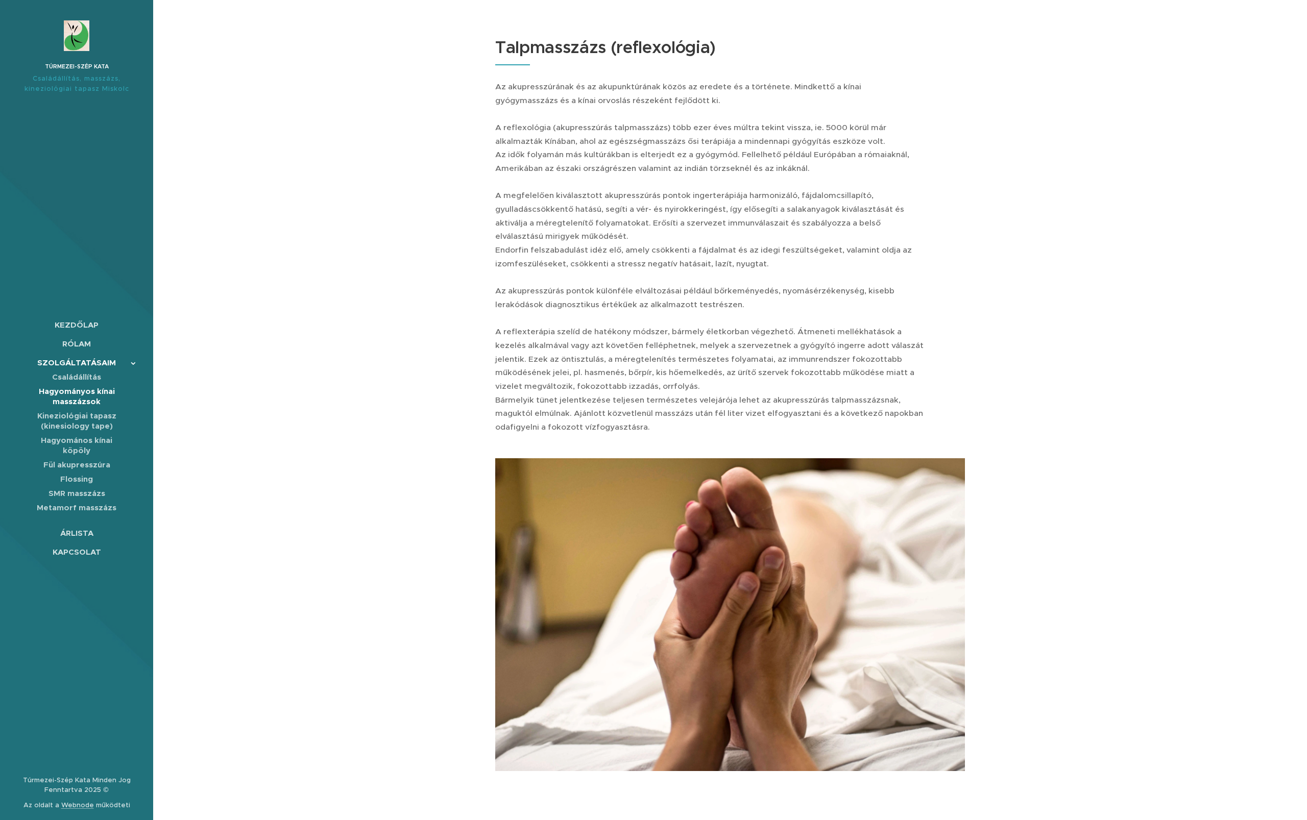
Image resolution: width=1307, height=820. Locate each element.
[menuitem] (76, 325)
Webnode (77, 805)
